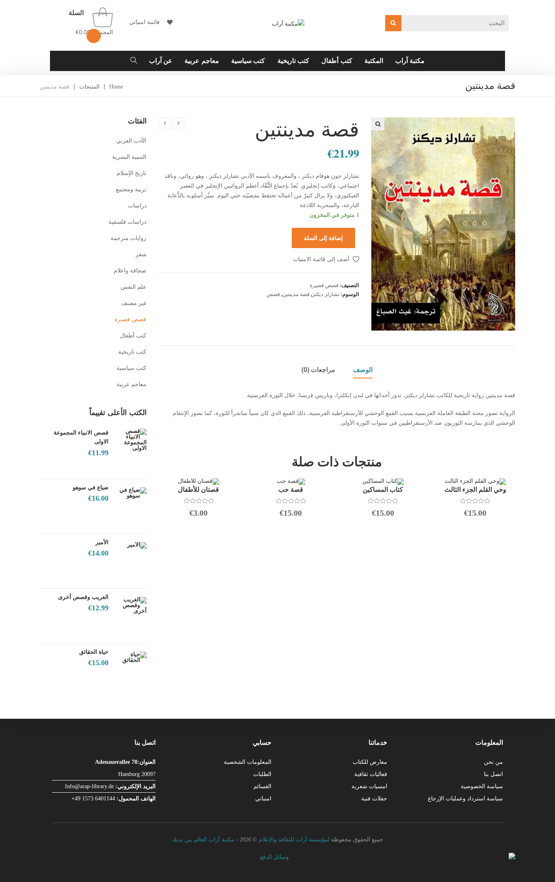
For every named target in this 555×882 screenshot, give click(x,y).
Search (393, 23)
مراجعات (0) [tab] (318, 369)
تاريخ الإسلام (132, 173)
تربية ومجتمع (131, 189)
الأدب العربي (131, 141)
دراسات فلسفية (127, 222)
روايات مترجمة (129, 238)
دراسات (137, 206)
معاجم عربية (132, 384)
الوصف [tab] (363, 369)
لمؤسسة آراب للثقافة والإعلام (294, 840)
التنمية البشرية (129, 157)
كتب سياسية (132, 368)
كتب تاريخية (132, 352)
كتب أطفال (133, 336)
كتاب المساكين (383, 489)
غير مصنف (134, 303)
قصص (273, 294)
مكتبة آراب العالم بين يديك (203, 840)
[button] (377, 123)
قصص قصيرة (324, 285)
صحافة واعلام (130, 271)
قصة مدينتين (296, 294)
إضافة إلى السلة (323, 238)
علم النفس (134, 287)
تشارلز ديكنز (326, 294)
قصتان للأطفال (198, 489)
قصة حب (290, 489)
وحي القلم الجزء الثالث (475, 489)
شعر (141, 254)
